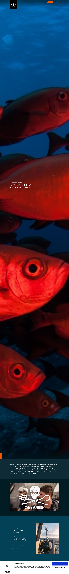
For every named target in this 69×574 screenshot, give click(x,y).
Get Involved (32, 2)
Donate (50, 2)
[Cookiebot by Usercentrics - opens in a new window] (7, 572)
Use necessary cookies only (60, 567)
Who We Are (20, 2)
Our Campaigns (26, 2)
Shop (40, 2)
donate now (32, 471)
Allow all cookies (60, 563)
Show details (16, 571)
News (37, 2)
